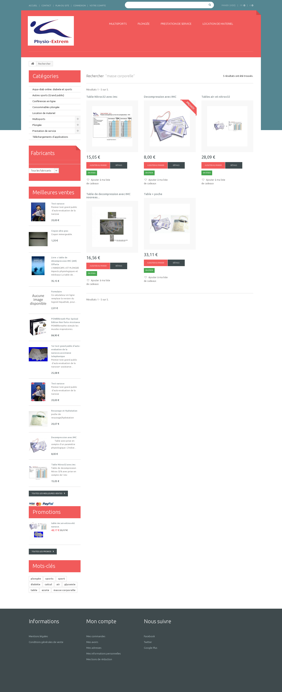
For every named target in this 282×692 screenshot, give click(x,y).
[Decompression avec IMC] (38, 445)
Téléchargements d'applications (50, 136)
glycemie (69, 584)
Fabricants (43, 153)
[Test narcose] (38, 391)
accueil (33, 5)
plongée (36, 578)
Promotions (47, 512)
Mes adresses (93, 647)
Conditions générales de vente (46, 642)
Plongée (144, 23)
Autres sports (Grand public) (48, 95)
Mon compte (101, 621)
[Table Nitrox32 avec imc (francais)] (38, 472)
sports (49, 578)
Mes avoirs (92, 642)
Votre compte (98, 5)
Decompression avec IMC (64, 437)
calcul (48, 584)
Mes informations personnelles (103, 653)
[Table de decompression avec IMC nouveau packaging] (112, 227)
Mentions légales (38, 636)
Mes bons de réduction (99, 659)
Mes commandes (95, 636)
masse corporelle (64, 590)
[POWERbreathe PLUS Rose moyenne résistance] (38, 327)
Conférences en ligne (44, 101)
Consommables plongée (45, 107)
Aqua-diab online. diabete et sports (52, 89)
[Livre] (38, 265)
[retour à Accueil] (32, 63)
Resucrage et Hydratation (64, 411)
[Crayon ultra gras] (38, 239)
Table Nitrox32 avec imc (63, 464)
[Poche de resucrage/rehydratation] (38, 419)
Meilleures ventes (53, 192)
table (34, 590)
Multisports (118, 23)
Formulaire (56, 291)
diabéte (35, 584)
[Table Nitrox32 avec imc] (112, 126)
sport (61, 578)
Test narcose (57, 204)
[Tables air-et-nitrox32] (227, 126)
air (58, 584)
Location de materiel (218, 23)
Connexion (79, 5)
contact (46, 5)
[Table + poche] (170, 224)
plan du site (62, 5)
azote (45, 590)
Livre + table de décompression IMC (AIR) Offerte (64, 261)
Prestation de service (176, 23)
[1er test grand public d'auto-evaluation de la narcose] (38, 212)
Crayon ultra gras (59, 231)
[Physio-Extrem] (64, 31)
